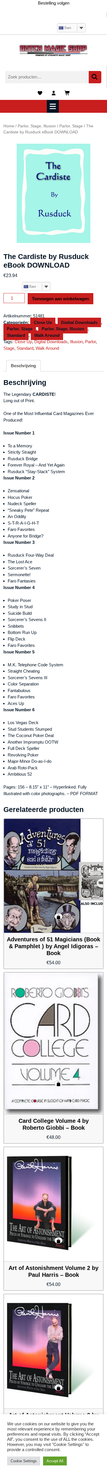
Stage (8, 348)
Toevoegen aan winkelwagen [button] (58, 916)
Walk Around (47, 335)
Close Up (43, 322)
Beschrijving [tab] (23, 365)
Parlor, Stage (71, 126)
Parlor (90, 341)
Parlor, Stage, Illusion (37, 126)
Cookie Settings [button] (24, 1461)
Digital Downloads (79, 322)
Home (8, 126)
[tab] (53, 106)
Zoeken (95, 77)
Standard (16, 335)
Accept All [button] (55, 1461)
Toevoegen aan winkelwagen (60, 298)
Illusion (76, 341)
